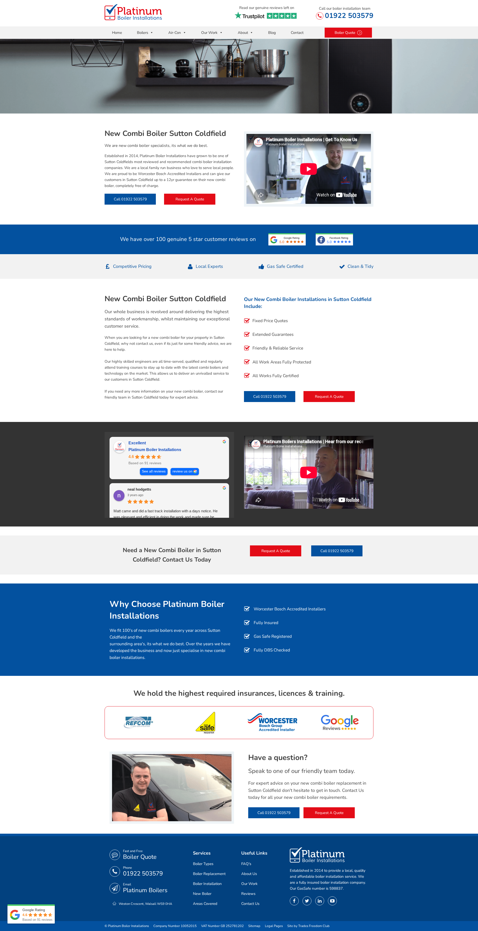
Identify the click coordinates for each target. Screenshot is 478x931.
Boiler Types (203, 863)
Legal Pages (274, 926)
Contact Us (250, 903)
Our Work (209, 32)
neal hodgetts (139, 489)
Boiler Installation (207, 883)
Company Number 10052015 (175, 926)
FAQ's (246, 863)
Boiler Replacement (209, 873)
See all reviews (154, 471)
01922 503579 (349, 15)
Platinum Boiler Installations (154, 450)
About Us (249, 873)
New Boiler (202, 893)
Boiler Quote (140, 857)
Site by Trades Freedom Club (308, 926)
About (243, 32)
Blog (272, 32)
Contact (297, 32)
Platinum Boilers (145, 890)
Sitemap (254, 926)
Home (117, 32)
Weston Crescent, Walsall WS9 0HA (145, 904)
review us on (182, 471)
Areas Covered (205, 903)
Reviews (248, 893)
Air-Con (174, 32)
